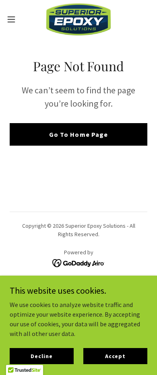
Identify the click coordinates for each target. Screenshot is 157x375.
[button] (14, 19)
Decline (41, 355)
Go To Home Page (78, 134)
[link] (78, 19)
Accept (115, 355)
